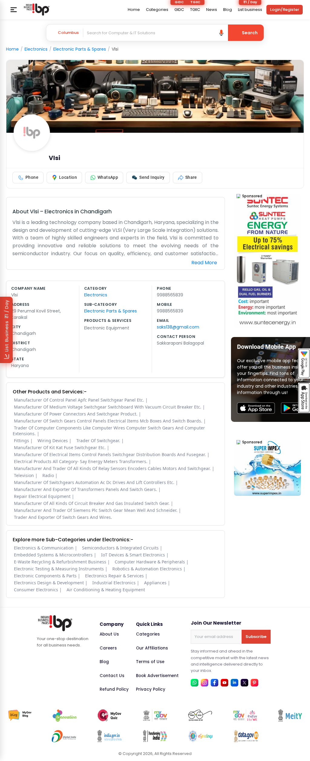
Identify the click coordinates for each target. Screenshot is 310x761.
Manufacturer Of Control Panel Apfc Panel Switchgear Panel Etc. (79, 400)
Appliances (155, 583)
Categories (157, 9)
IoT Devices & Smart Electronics (133, 555)
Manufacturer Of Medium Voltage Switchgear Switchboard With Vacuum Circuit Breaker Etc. (107, 407)
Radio (48, 475)
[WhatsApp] (194, 682)
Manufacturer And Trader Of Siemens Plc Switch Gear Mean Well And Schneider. (95, 510)
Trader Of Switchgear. (98, 440)
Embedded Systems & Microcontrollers (53, 555)
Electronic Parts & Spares (79, 49)
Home (134, 9)
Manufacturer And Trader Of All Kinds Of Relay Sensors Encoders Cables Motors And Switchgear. (112, 468)
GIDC (179, 9)
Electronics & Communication (44, 548)
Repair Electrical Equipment (42, 496)
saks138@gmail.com (178, 327)
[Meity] (290, 715)
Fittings (21, 440)
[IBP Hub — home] (36, 9)
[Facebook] (214, 682)
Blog (227, 9)
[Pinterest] (254, 682)
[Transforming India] (155, 736)
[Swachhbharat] (200, 715)
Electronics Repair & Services (114, 576)
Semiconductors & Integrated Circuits (120, 548)
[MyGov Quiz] (110, 715)
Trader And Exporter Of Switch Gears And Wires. (63, 517)
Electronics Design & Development (49, 583)
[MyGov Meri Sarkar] (155, 715)
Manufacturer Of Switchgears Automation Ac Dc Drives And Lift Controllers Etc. (94, 482)
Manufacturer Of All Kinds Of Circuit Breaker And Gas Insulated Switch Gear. (92, 503)
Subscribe (256, 636)
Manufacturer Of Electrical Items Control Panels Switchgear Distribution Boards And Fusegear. (110, 454)
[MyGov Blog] (20, 715)
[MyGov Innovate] (65, 715)
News (211, 9)
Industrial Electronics (114, 583)
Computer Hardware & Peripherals (150, 562)
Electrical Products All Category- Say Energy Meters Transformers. (80, 461)
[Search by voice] (221, 32)
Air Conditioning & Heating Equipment (106, 589)
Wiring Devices (53, 440)
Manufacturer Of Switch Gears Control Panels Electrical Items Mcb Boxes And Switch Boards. (108, 421)
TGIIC (195, 9)
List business (250, 9)
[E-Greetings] (200, 736)
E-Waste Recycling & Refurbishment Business (60, 562)
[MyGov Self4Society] (245, 715)
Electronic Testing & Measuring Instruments (59, 569)
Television (24, 475)
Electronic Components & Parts (45, 576)
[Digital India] (64, 736)
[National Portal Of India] (109, 736)
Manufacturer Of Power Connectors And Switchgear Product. (75, 414)
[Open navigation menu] (13, 9)
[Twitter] (244, 682)
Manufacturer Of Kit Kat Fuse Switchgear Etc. (60, 447)
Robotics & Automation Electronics (147, 569)
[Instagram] (204, 682)
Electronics (36, 49)
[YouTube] (224, 682)
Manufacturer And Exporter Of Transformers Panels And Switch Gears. (85, 489)
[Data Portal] (246, 736)
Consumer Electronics (36, 589)
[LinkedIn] (234, 682)
